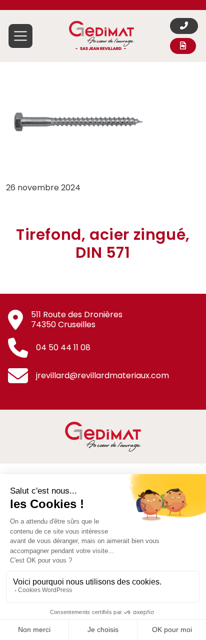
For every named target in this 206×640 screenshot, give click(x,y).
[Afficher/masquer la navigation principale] (20, 35)
